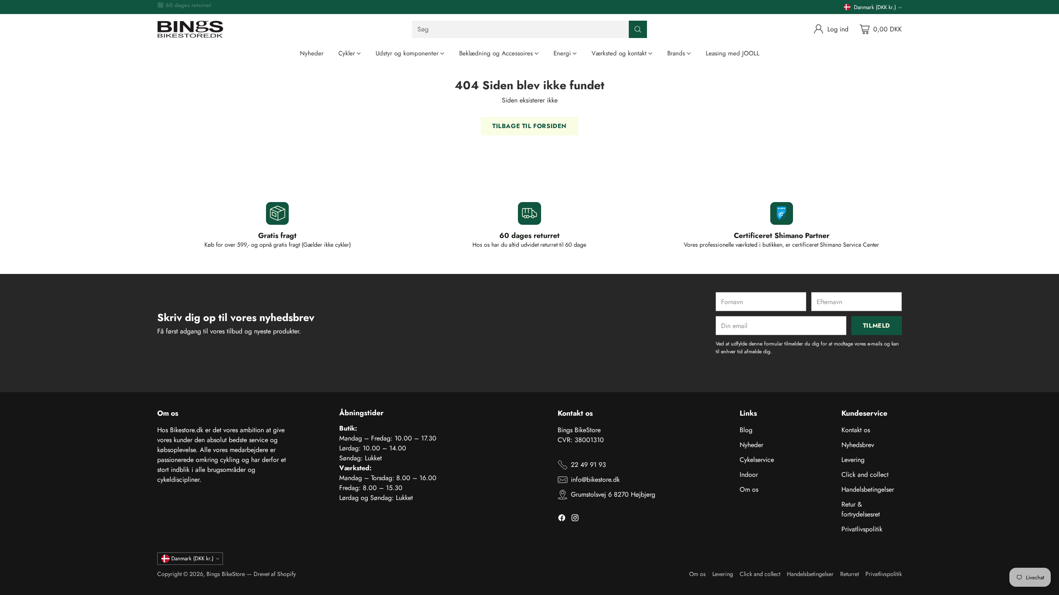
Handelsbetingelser (867, 489)
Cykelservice (757, 459)
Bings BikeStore (225, 574)
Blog (746, 430)
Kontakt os (855, 430)
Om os (749, 489)
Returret (849, 574)
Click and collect (865, 474)
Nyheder (751, 445)
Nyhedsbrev (857, 445)
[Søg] (638, 29)
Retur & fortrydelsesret (860, 509)
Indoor (749, 474)
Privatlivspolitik (861, 529)
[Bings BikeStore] (190, 29)
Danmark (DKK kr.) (875, 7)
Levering (853, 459)
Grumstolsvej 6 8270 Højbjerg (613, 494)
